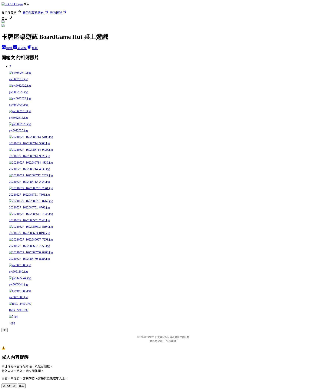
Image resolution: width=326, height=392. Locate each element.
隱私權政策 (156, 341)
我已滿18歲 (9, 386)
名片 (35, 48)
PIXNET (149, 337)
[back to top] (5, 330)
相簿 (9, 48)
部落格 (22, 48)
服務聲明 (171, 341)
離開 (21, 386)
